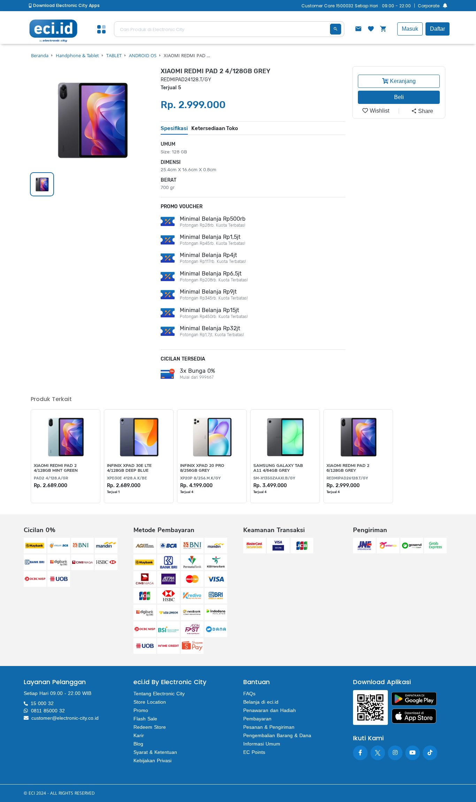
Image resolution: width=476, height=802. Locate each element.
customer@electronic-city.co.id (65, 718)
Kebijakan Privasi (152, 760)
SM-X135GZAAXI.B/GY (274, 478)
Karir (138, 735)
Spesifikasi (174, 128)
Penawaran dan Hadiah (269, 710)
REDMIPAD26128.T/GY (347, 478)
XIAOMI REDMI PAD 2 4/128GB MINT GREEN (56, 468)
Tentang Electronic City (159, 693)
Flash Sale (145, 718)
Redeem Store (149, 727)
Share (425, 111)
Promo (140, 710)
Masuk (410, 29)
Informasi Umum (261, 744)
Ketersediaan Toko (214, 128)
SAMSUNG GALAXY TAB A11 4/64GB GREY (278, 468)
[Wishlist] (370, 30)
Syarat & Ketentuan (155, 752)
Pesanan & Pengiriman (268, 727)
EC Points (254, 752)
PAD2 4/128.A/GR (51, 478)
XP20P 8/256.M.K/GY (200, 478)
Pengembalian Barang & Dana (277, 735)
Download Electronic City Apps (66, 5)
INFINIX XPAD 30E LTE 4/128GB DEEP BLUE (129, 468)
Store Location (149, 702)
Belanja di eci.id (260, 702)
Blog (138, 744)
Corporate (428, 6)
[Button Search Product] (335, 29)
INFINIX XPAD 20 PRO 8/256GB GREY (202, 468)
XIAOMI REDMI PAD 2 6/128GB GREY (348, 468)
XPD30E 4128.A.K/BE (127, 478)
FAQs (249, 693)
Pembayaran (257, 718)
